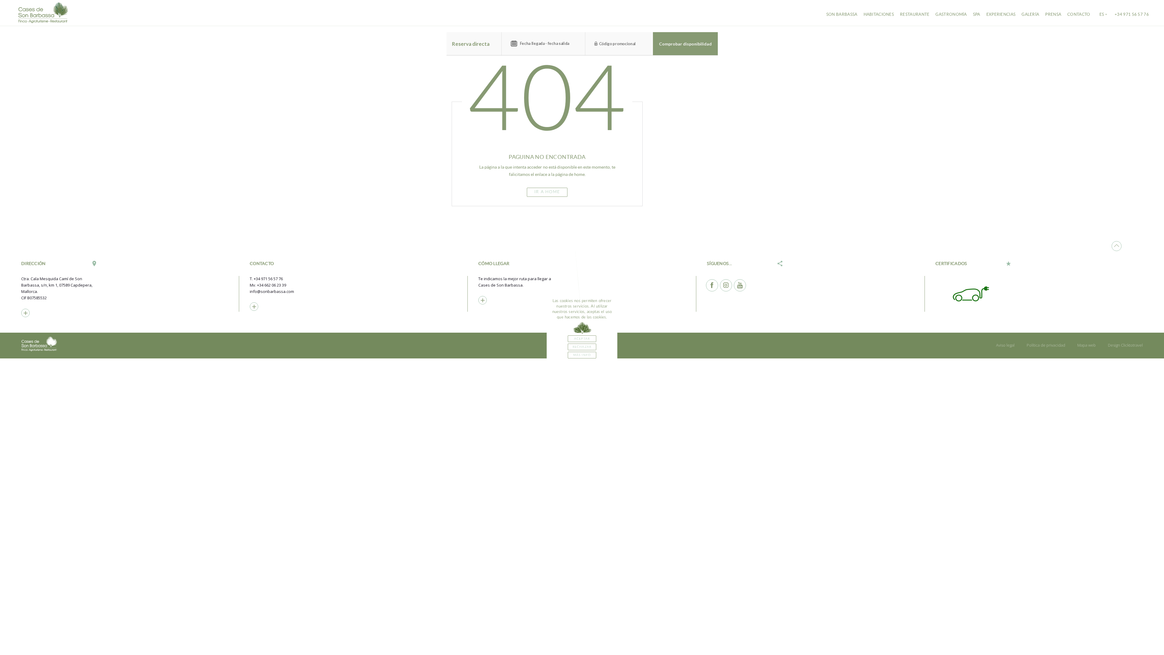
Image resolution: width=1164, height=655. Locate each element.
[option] (973, 293)
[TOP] (1117, 246)
